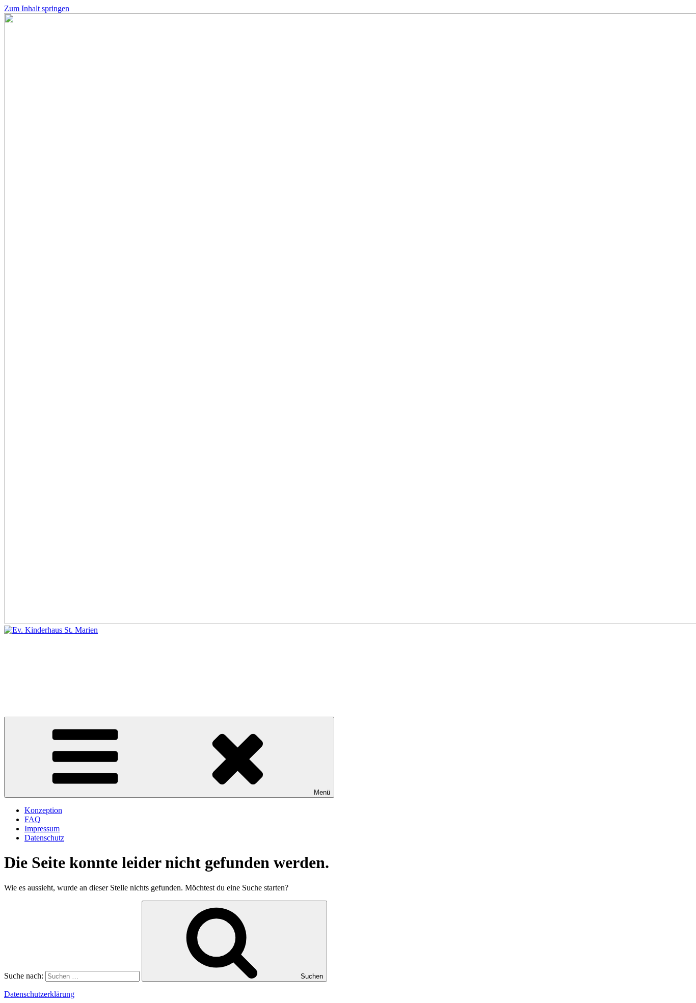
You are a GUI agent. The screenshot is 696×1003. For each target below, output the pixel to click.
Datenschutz (44, 837)
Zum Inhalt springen (36, 8)
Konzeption (43, 810)
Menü (322, 792)
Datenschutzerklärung (39, 994)
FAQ (32, 819)
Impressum (42, 828)
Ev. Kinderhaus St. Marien (121, 667)
